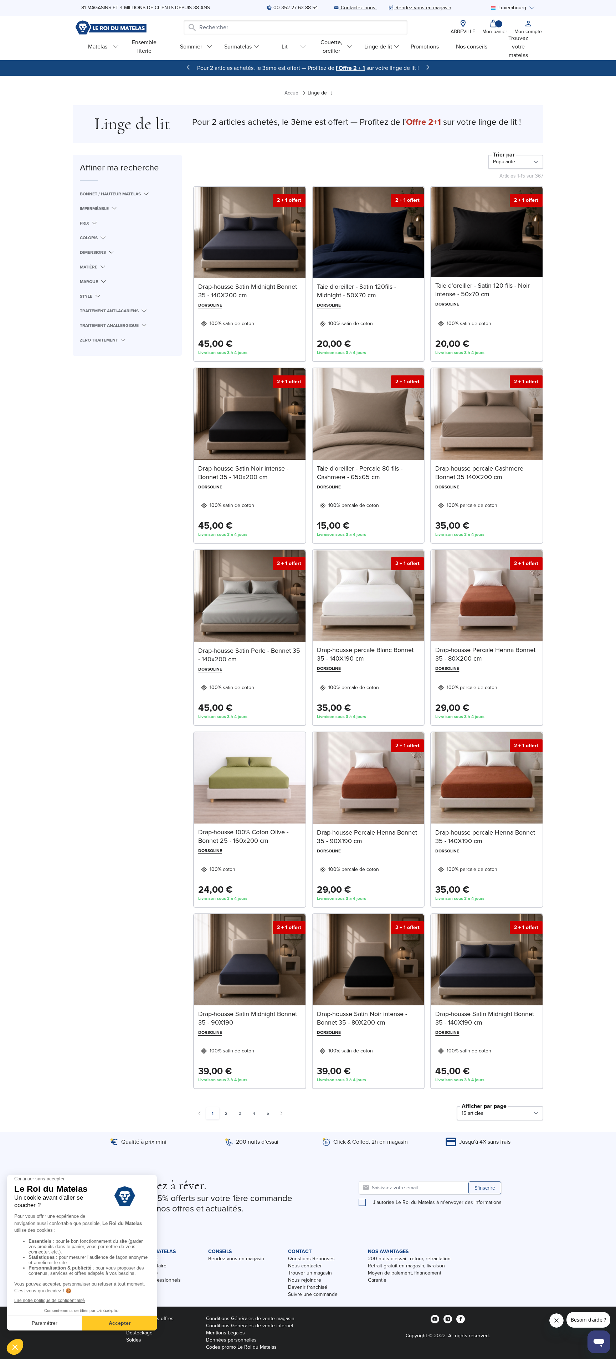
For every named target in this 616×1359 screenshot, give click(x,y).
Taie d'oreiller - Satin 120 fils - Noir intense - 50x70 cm (482, 290)
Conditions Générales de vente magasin (250, 1318)
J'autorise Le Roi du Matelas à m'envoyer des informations (437, 1202)
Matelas (97, 46)
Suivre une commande (313, 1294)
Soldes (133, 1340)
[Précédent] (188, 67)
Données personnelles (231, 1340)
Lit (285, 46)
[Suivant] (427, 67)
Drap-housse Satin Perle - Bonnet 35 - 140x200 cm (249, 655)
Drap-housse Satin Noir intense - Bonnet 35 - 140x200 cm (243, 473)
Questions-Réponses (311, 1258)
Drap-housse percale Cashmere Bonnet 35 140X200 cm (479, 473)
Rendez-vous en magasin (236, 1258)
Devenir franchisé (307, 1287)
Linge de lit (378, 46)
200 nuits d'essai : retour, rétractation (409, 1258)
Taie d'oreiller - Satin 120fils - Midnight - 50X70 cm (356, 291)
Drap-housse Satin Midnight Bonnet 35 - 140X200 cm (247, 291)
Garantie (377, 1280)
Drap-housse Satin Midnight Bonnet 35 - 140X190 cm (484, 1018)
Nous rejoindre (304, 1280)
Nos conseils (471, 46)
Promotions (425, 46)
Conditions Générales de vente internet (249, 1325)
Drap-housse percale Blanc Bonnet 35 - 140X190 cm (365, 654)
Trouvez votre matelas (518, 47)
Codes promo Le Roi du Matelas (241, 1347)
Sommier (191, 46)
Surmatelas (238, 46)
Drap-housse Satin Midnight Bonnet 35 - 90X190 (247, 1018)
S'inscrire (484, 1188)
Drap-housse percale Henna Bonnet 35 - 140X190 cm (485, 837)
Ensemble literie (144, 47)
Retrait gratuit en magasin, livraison (406, 1266)
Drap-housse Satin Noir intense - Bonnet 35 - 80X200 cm (362, 1018)
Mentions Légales (225, 1333)
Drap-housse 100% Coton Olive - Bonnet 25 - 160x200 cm (243, 836)
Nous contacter (305, 1266)
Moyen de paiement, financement (404, 1273)
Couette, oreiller (331, 47)
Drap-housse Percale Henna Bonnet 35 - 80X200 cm (485, 654)
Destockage (139, 1333)
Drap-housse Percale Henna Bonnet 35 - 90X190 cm (367, 837)
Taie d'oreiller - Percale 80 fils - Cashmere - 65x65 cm (359, 473)
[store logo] (111, 27)
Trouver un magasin (310, 1273)
